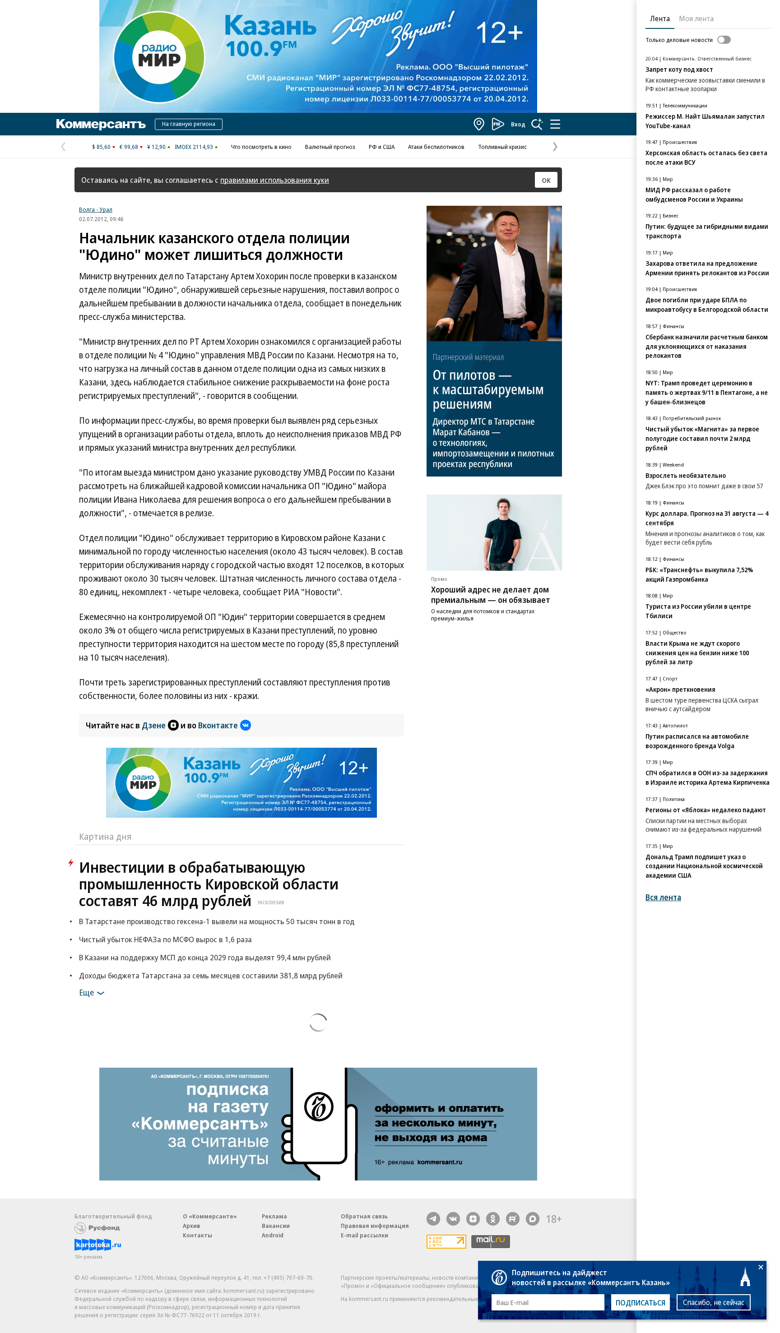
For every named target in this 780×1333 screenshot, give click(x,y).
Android (272, 1235)
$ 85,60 (101, 147)
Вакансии (276, 1226)
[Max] (532, 1219)
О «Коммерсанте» (210, 1216)
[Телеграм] (433, 1219)
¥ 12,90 (156, 147)
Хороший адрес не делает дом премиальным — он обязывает (490, 594)
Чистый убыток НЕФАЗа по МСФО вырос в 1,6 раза (165, 939)
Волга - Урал (95, 209)
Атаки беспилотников (436, 147)
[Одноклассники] (493, 1219)
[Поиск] (537, 124)
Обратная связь (364, 1216)
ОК (546, 180)
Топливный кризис (502, 147)
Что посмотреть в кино (261, 147)
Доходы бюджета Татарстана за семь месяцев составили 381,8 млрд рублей (211, 975)
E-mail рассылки (364, 1235)
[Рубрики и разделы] (555, 124)
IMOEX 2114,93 (194, 147)
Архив (191, 1226)
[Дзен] (473, 1219)
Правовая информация (375, 1226)
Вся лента (663, 897)
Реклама (274, 1216)
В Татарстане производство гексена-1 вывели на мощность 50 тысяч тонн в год (216, 921)
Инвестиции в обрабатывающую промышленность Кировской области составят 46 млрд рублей (209, 884)
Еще (86, 991)
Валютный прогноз (330, 147)
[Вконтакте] (453, 1219)
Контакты (197, 1235)
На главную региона (188, 124)
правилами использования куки (274, 180)
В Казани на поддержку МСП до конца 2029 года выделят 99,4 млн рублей (205, 957)
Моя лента (696, 18)
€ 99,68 (129, 147)
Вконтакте (218, 725)
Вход (518, 124)
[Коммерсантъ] (101, 124)
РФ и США (382, 147)
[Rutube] (513, 1219)
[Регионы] (479, 124)
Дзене (154, 725)
